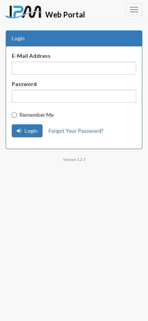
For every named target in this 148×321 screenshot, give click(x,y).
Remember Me (36, 114)
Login (31, 130)
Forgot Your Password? (76, 130)
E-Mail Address (31, 55)
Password (24, 84)
